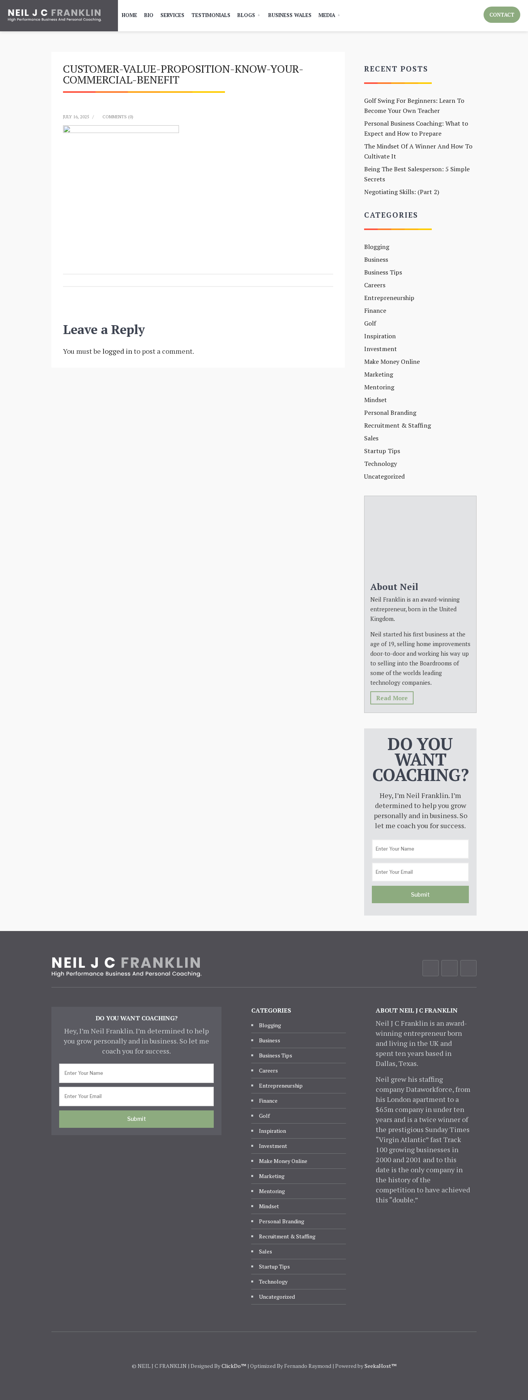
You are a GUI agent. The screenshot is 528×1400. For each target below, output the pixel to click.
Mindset (375, 400)
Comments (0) (117, 116)
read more (392, 698)
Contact (501, 14)
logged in (117, 351)
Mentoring (379, 387)
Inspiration (380, 336)
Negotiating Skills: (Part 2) (401, 192)
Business (376, 259)
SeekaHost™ (380, 1365)
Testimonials (210, 15)
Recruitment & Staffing (397, 425)
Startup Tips (382, 451)
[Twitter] (449, 968)
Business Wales (290, 15)
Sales (371, 438)
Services (172, 15)
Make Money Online (392, 361)
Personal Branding (390, 412)
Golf (370, 323)
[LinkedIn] (468, 968)
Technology (380, 463)
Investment (380, 348)
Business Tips (383, 272)
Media (327, 15)
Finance (375, 310)
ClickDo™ (233, 1365)
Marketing (378, 374)
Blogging (376, 246)
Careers (374, 285)
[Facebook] (430, 968)
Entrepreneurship (389, 297)
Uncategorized (384, 476)
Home (129, 15)
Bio (148, 15)
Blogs (246, 15)
